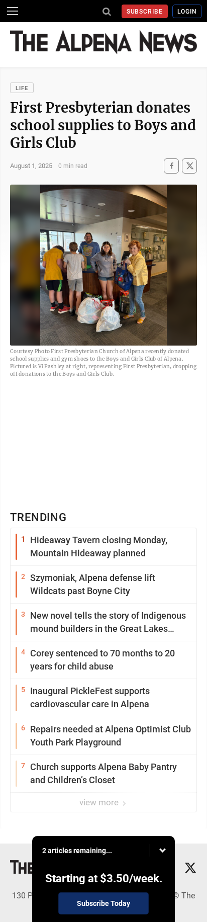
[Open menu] (12, 11)
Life (22, 88)
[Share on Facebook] (171, 165)
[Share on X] (189, 165)
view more (100, 802)
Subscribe (145, 11)
